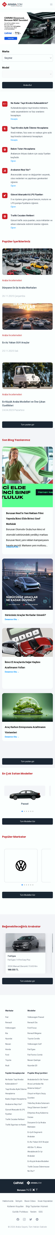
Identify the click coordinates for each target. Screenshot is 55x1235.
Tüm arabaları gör (27, 981)
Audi (7, 1065)
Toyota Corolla (34, 1039)
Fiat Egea (12, 956)
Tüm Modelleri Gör (27, 821)
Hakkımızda (7, 1201)
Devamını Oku (13, 547)
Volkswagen (10, 1028)
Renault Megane (34, 1033)
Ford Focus (32, 1028)
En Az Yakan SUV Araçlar (38, 1142)
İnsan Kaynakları (45, 1201)
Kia (6, 1033)
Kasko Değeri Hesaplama (15, 1099)
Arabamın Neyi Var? (13, 1104)
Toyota (8, 1060)
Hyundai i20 (32, 1065)
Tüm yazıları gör (27, 425)
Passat (25, 803)
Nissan (8, 1044)
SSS (41, 1212)
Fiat (6, 1017)
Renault (8, 1022)
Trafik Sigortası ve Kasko (15, 1125)
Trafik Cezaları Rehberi (15, 1119)
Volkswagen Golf (35, 1044)
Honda (8, 1049)
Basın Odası (30, 1201)
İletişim (18, 1201)
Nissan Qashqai (34, 1060)
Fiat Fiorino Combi (35, 1055)
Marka (5, 51)
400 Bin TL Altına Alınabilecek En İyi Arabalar (35, 1151)
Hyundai (8, 1039)
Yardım (33, 1212)
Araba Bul (27, 85)
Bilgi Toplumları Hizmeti (37, 1206)
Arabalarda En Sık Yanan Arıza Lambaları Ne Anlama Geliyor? (38, 1083)
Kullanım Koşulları (15, 1206)
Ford (7, 1055)
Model (5, 67)
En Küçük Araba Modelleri (38, 1161)
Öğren (13, 161)
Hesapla (14, 119)
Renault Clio (33, 1022)
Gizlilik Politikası (20, 1212)
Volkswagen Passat (36, 1017)
